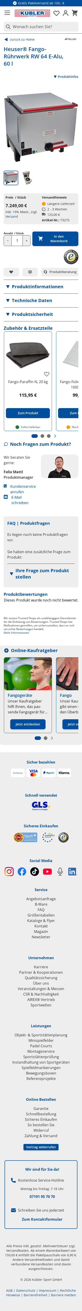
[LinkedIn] (72, 871)
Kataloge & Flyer (41, 920)
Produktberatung (63, 272)
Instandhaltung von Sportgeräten (41, 1062)
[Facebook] (21, 871)
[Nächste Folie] (55, 436)
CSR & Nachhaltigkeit (41, 994)
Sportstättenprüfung (41, 1056)
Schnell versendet (41, 795)
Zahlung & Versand (41, 1135)
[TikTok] (34, 871)
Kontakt (41, 926)
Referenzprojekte (41, 1078)
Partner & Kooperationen (41, 972)
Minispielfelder (41, 1040)
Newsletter (41, 936)
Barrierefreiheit (35, 1295)
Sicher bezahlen (41, 762)
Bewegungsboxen (41, 1073)
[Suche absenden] (7, 27)
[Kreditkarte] (33, 773)
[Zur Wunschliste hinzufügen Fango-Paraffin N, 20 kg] (47, 374)
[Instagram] (9, 871)
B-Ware (41, 904)
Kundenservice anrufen (23, 489)
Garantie (41, 1108)
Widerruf (41, 1130)
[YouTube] (47, 871)
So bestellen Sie (41, 1124)
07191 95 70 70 (42, 1196)
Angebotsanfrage (41, 898)
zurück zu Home (22, 39)
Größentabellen (41, 915)
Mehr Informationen (16, 633)
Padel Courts (41, 1045)
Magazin (41, 931)
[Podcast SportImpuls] (60, 871)
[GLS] (41, 806)
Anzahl (14, 233)
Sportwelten (41, 1005)
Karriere (41, 966)
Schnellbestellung (41, 1113)
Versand (11, 216)
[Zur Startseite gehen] (32, 13)
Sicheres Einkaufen (41, 825)
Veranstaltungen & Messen (41, 988)
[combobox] (41, 27)
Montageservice (41, 1051)
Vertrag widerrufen (41, 1147)
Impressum (47, 1290)
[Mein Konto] (65, 13)
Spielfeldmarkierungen (41, 1067)
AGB (9, 1290)
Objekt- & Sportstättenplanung (41, 1035)
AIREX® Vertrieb (41, 999)
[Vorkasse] (18, 773)
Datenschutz (25, 1290)
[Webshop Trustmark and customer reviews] (34, 837)
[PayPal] (49, 773)
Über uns (41, 983)
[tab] (11, 178)
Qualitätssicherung (41, 977)
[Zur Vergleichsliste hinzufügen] (30, 272)
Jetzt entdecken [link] (28, 724)
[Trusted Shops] (63, 837)
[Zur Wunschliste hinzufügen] (11, 272)
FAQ (41, 909)
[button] (41, 286)
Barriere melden (63, 1295)
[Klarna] (64, 773)
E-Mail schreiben (19, 500)
